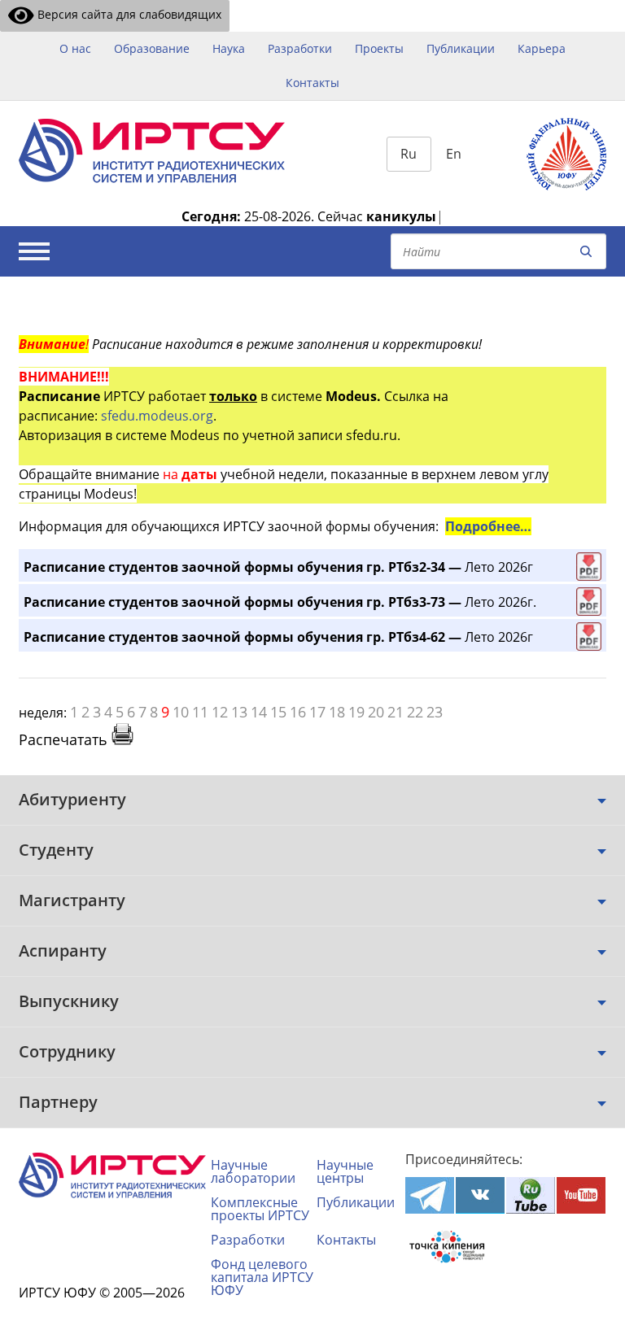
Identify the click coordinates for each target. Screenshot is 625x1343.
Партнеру (58, 1102)
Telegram (429, 1195)
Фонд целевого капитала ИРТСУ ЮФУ (262, 1277)
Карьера (542, 48)
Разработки (300, 48)
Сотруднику (67, 1051)
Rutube (530, 1195)
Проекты (379, 48)
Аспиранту (63, 950)
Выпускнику (69, 1001)
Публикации (460, 48)
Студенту (56, 850)
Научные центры (345, 1171)
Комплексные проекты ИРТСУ (260, 1208)
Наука (228, 48)
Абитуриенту (72, 799)
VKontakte (480, 1195)
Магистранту (72, 900)
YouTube (581, 1195)
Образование (152, 48)
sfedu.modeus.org (157, 416)
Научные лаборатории (253, 1171)
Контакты (312, 82)
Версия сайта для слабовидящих (127, 14)
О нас (75, 48)
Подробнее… (488, 526)
